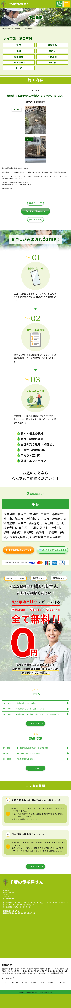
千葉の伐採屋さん (17, 4)
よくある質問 (61, 982)
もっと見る (35, 723)
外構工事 (52, 56)
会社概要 (50, 982)
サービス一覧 (14, 982)
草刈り (52, 50)
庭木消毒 (18, 56)
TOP (5, 982)
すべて (18, 68)
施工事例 (24, 982)
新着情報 (33, 982)
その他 (52, 62)
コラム (42, 982)
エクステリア (19, 62)
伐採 (18, 50)
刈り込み (52, 45)
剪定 (18, 45)
